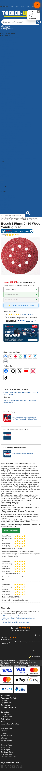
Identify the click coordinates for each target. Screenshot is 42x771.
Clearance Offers (6, 204)
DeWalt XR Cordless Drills (9, 160)
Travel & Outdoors (6, 87)
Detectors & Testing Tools (9, 49)
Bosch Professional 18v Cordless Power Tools (16, 126)
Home (1, 0)
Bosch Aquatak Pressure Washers (12, 105)
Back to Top (5, 695)
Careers (4, 700)
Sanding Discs (6, 220)
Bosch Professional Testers (9, 133)
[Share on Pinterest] (15, 357)
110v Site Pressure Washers (10, 94)
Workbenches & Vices (8, 90)
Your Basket (5, 27)
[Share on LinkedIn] (25, 357)
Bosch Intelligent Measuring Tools (12, 117)
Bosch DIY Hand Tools (8, 110)
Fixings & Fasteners (7, 57)
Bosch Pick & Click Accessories (11, 121)
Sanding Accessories (29, 218)
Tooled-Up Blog (5, 206)
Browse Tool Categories (8, 195)
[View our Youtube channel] (13, 766)
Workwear (3, 92)
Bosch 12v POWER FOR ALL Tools (12, 99)
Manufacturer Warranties (10, 724)
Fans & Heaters (5, 55)
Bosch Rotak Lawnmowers (9, 135)
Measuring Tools (6, 71)
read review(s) (27, 314)
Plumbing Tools (5, 74)
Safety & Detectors (6, 80)
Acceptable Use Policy (9, 698)
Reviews (4, 733)
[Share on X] (10, 357)
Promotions (4, 202)
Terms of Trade (6, 745)
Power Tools (4, 78)
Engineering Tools (6, 53)
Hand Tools (4, 60)
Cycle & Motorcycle (7, 46)
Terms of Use (6, 747)
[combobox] (18, 22)
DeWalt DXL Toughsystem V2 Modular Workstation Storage (21, 144)
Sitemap (4, 738)
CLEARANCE (4, 172)
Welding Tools (5, 89)
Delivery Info (5, 719)
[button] (35, 635)
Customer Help (5, 209)
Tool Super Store (7, 752)
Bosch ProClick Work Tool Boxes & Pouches (15, 122)
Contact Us (4, 208)
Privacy (3, 731)
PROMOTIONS (5, 171)
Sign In (2, 5)
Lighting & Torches (6, 65)
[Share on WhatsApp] (20, 357)
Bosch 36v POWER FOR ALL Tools (12, 103)
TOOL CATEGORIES (7, 32)
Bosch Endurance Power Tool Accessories (15, 114)
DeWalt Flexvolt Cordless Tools (11, 147)
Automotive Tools (6, 41)
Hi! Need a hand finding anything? (33, 15)
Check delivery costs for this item (15, 616)
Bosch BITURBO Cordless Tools (11, 106)
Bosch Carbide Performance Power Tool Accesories (18, 108)
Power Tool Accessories (8, 76)
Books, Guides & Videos (8, 42)
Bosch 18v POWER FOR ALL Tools (12, 101)
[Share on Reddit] (30, 357)
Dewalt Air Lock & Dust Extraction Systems (15, 140)
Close (2, 162)
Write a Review (11, 530)
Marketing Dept (6, 728)
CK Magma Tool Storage (8, 138)
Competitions (6, 705)
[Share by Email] (5, 361)
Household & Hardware (8, 62)
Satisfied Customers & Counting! (29, 664)
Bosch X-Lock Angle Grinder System (13, 137)
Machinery (3, 67)
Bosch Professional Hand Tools (11, 130)
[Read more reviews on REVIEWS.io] (35, 657)
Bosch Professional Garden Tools (12, 128)
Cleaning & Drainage (7, 44)
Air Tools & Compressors (8, 39)
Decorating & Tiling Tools (8, 48)
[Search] (38, 22)
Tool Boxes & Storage (7, 83)
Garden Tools (5, 58)
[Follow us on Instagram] (33, 371)
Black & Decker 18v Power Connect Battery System (18, 96)
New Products (5, 200)
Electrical (3, 51)
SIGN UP (3, 174)
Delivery (2, 1)
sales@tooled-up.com (6, 8)
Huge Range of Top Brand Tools (9, 661)
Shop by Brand (5, 199)
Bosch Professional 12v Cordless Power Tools (16, 124)
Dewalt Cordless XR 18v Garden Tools (13, 142)
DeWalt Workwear (6, 156)
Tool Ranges (5, 750)
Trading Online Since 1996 (27, 661)
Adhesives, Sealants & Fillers (10, 37)
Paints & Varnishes (6, 73)
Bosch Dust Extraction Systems (11, 112)
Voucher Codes (6, 754)
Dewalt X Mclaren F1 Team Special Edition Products (18, 158)
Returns (2, 3)
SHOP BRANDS (5, 167)
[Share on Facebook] (5, 357)
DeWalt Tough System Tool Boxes (12, 153)
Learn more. (30, 321)
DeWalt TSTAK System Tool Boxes (12, 154)
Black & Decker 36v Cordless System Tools (15, 98)
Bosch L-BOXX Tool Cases (9, 119)
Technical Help (6, 740)
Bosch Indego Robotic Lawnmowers (13, 115)
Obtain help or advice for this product (16, 622)
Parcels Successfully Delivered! (9, 664)
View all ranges (5, 165)
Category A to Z (5, 163)
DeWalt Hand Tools (7, 149)
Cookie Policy (6, 714)
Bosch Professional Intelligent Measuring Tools (16, 131)
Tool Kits (3, 85)
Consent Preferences (8, 707)
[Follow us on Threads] (13, 371)
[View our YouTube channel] (26, 371)
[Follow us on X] (19, 371)
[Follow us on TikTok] (6, 377)
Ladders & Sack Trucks (8, 64)
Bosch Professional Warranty (22, 453)
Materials (3, 69)
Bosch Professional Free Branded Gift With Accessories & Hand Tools (24, 418)
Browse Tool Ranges (7, 197)
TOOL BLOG (4, 176)
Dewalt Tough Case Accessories (11, 151)
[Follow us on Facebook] (6, 371)
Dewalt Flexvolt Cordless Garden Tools (14, 146)
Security (3, 81)
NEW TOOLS (4, 169)
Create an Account (5, 4)
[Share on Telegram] (35, 357)
